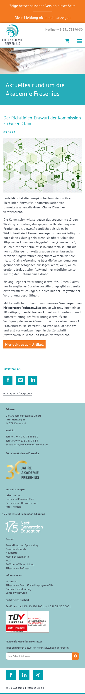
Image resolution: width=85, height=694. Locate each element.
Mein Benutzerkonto (17, 556)
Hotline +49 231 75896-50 (64, 30)
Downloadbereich (16, 549)
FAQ (8, 560)
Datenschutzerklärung (18, 589)
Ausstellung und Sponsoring (22, 545)
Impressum (12, 581)
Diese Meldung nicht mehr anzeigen (42, 17)
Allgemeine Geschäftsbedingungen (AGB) (29, 585)
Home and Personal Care (20, 499)
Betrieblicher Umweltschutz (22, 503)
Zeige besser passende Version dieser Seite (42, 5)
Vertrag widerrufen (16, 592)
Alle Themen (13, 506)
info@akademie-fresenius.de (31, 444)
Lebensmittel (13, 495)
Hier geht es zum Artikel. (24, 344)
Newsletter (12, 552)
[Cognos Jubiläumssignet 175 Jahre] (24, 534)
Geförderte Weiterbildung (20, 564)
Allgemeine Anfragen (18, 568)
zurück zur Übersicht (17, 394)
